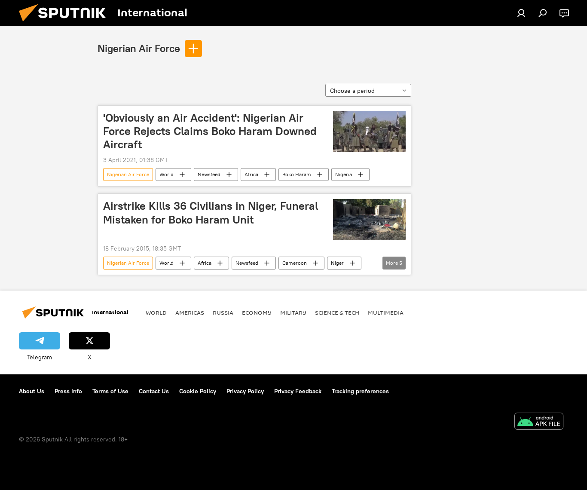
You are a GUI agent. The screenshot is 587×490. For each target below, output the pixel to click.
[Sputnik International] (65, 24)
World (166, 174)
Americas (189, 312)
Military (293, 312)
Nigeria (343, 174)
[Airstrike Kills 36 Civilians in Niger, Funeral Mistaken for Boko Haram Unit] (369, 219)
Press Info (68, 391)
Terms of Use (110, 391)
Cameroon (294, 263)
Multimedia (386, 312)
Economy (257, 312)
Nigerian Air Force (139, 48)
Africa (251, 174)
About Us (31, 391)
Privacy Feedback (297, 391)
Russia (223, 312)
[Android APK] (539, 422)
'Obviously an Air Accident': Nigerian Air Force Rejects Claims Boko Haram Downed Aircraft (210, 131)
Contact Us (154, 391)
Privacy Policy (245, 391)
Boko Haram (296, 174)
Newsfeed (209, 174)
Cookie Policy (197, 391)
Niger (337, 263)
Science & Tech (337, 312)
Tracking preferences (360, 391)
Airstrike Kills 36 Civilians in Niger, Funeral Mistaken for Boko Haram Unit (210, 212)
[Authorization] (521, 12)
